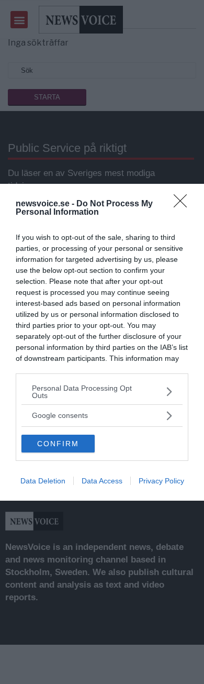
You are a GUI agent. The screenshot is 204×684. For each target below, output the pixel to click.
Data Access (102, 481)
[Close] (184, 204)
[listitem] (102, 391)
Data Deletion (42, 481)
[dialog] (102, 342)
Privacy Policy (161, 481)
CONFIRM (58, 443)
